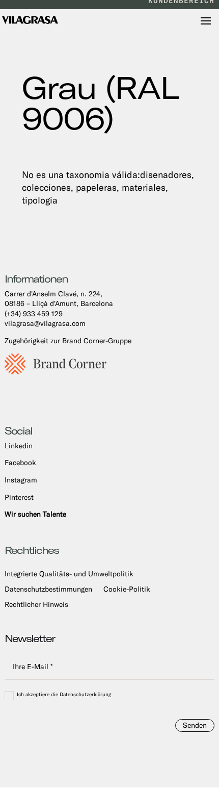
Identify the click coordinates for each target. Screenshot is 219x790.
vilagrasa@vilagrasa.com (45, 323)
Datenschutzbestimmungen (48, 589)
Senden (195, 725)
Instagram (21, 480)
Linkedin (19, 446)
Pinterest (19, 497)
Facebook (20, 462)
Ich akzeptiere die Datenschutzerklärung (64, 695)
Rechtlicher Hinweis (36, 604)
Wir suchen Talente (35, 514)
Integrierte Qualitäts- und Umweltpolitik (69, 574)
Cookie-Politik (126, 589)
